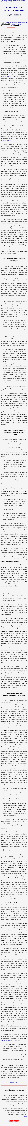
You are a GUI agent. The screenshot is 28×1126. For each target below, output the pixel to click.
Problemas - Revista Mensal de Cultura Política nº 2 (15, 22)
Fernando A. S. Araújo (16, 24)
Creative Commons (11, 27)
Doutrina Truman (6, 76)
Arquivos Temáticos (8, 0)
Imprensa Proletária (17, 0)
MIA (2, 0)
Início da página (14, 1082)
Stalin (25, 1116)
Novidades (10, 1)
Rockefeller (4, 897)
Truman (13, 329)
